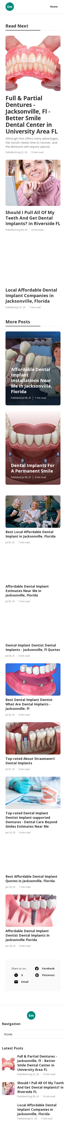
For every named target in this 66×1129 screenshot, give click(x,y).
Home (54, 6)
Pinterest (48, 975)
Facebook (48, 968)
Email (24, 981)
